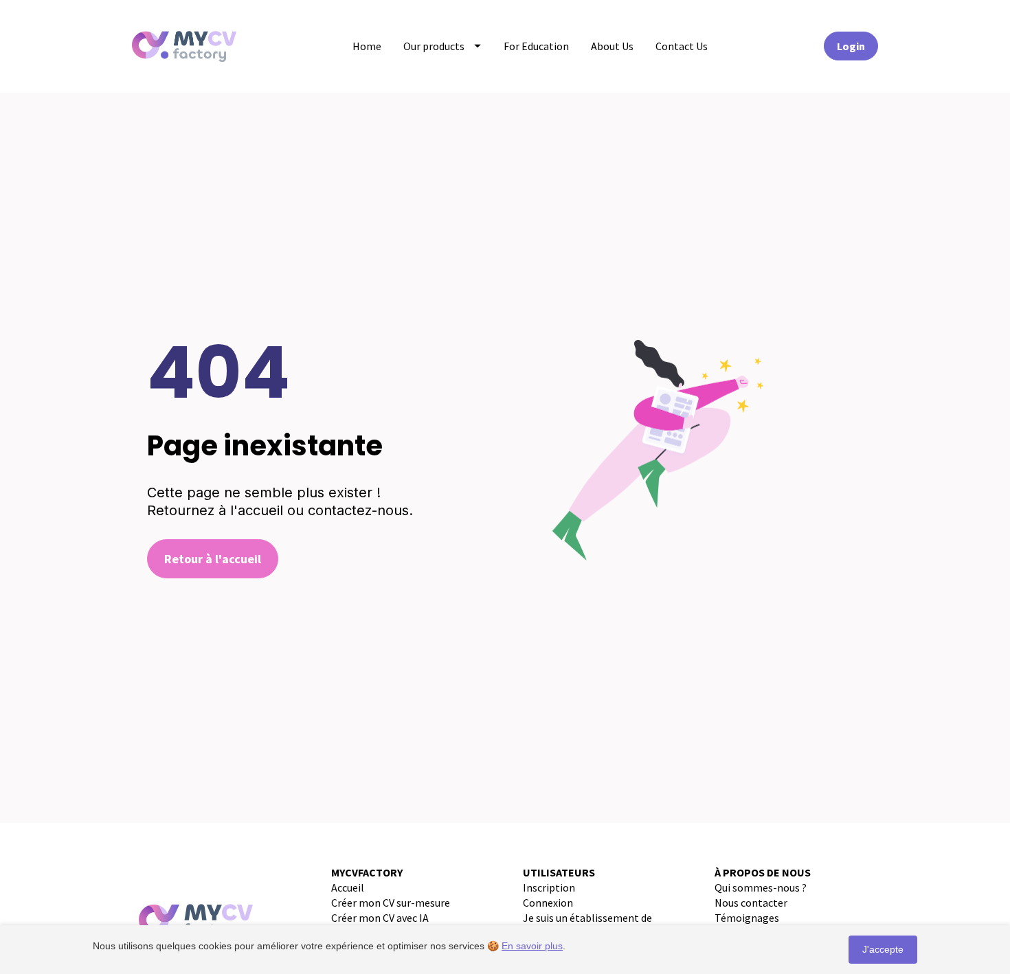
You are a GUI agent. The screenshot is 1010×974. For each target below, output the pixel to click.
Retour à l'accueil (212, 559)
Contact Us (681, 46)
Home (366, 46)
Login (851, 46)
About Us (612, 46)
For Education (536, 46)
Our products (433, 46)
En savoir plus (532, 945)
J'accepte (883, 949)
